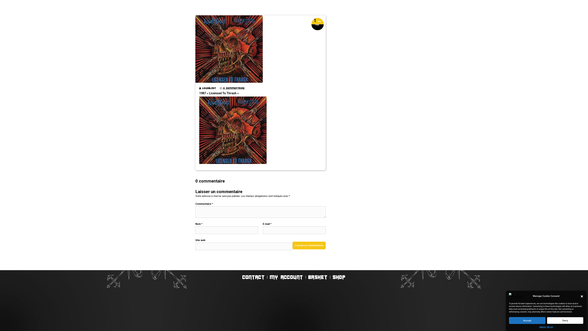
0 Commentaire (233, 88)
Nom (198, 224)
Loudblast (208, 88)
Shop (339, 277)
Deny (565, 320)
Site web (200, 240)
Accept (527, 320)
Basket (318, 277)
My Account (286, 277)
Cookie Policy (546, 327)
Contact (254, 277)
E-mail (267, 224)
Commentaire (204, 203)
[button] (581, 296)
